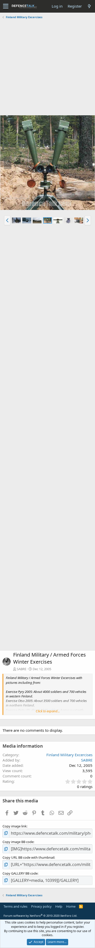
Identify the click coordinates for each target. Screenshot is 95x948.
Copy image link (15, 826)
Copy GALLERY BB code (20, 873)
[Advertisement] (47, 67)
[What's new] (89, 6)
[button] (5, 6)
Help (58, 906)
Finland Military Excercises (69, 754)
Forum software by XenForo (40, 915)
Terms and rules (15, 906)
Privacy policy (41, 906)
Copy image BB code (18, 841)
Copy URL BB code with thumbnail (28, 857)
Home (70, 906)
